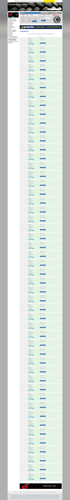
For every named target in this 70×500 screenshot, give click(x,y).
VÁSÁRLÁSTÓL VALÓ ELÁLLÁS (13, 41)
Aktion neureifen (13, 495)
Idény (44, 33)
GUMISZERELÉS (10, 26)
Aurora (23, 495)
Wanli (54, 498)
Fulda (15, 496)
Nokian (21, 498)
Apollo (18, 495)
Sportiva (34, 498)
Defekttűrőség (48, 33)
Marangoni (51, 496)
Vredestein (51, 498)
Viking (48, 498)
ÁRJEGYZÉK (10, 35)
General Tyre (19, 496)
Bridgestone (34, 495)
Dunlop (47, 495)
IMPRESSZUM (10, 42)
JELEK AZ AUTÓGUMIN (12, 31)
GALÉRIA (9, 28)
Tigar (40, 498)
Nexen (18, 498)
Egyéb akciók (51, 495)
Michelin (12, 498)
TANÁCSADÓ (10, 32)
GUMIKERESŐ (10, 18)
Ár (36, 33)
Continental (38, 495)
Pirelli (23, 498)
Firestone (12, 496)
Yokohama (57, 498)
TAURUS (37, 498)
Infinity (33, 496)
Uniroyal (45, 498)
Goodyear (22, 496)
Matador (54, 496)
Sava (28, 498)
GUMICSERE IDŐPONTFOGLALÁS (49, 1)
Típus (41, 33)
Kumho (48, 496)
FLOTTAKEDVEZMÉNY (11, 27)
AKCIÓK (18, 1)
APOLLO (20, 495)
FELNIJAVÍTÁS (10, 22)
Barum (26, 495)
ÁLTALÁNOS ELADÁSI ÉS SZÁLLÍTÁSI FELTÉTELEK (12, 40)
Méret (38, 33)
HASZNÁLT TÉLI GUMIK (12, 19)
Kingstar (38, 496)
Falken (54, 495)
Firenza (57, 495)
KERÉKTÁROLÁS (11, 23)
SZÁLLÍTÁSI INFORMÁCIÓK (12, 36)
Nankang (15, 498)
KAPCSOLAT (40, 1)
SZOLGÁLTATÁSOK (24, 1)
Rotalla (26, 498)
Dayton (41, 495)
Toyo (42, 498)
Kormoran (44, 496)
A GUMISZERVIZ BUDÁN (18, 4)
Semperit (31, 498)
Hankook (30, 496)
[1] (39, 36)
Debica (44, 495)
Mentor (57, 496)
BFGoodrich (29, 495)
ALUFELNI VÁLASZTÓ (30, 1)
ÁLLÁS (36, 1)
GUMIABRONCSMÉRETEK (12, 30)
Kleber (41, 496)
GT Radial (26, 496)
